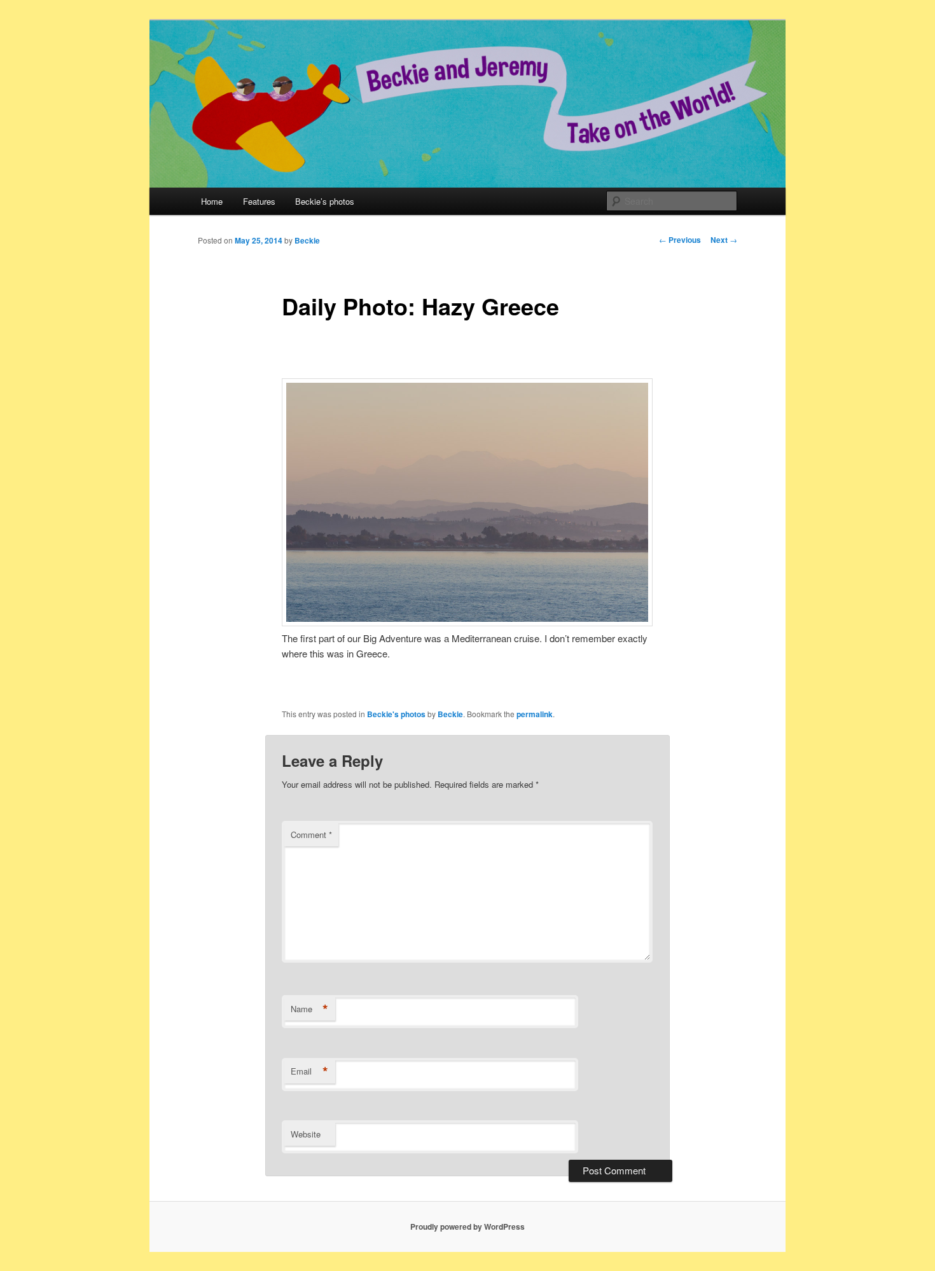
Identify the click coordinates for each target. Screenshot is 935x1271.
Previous (680, 239)
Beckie (307, 240)
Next (723, 239)
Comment (311, 834)
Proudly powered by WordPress (467, 1226)
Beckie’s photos (324, 201)
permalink (534, 714)
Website (306, 1134)
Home (212, 201)
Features (259, 201)
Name (309, 1009)
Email (309, 1071)
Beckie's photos (396, 714)
